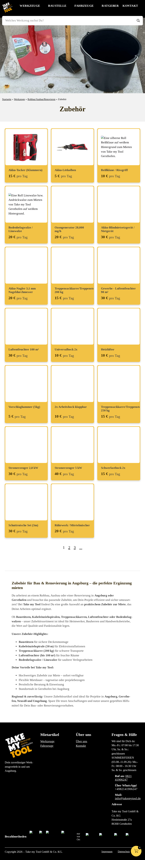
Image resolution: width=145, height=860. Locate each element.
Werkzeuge (30, 5)
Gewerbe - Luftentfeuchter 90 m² (118, 290)
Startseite (6, 99)
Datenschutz (124, 851)
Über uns (81, 741)
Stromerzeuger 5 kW (68, 468)
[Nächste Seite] (80, 548)
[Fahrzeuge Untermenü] (96, 5)
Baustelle (57, 5)
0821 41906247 (123, 777)
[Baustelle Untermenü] (69, 5)
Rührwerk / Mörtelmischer (72, 525)
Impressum (107, 851)
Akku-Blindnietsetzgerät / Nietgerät (118, 229)
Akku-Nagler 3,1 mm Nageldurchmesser (22, 290)
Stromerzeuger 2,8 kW (23, 468)
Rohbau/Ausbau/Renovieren (41, 99)
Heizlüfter (107, 349)
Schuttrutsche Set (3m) (23, 525)
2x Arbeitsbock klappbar (71, 407)
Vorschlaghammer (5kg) (24, 407)
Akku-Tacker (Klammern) (25, 170)
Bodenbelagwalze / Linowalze (20, 229)
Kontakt (130, 5)
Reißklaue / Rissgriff (114, 170)
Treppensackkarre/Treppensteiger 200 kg (77, 290)
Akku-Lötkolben (65, 170)
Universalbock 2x (66, 349)
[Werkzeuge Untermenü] (43, 5)
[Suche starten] (138, 20)
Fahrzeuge (84, 5)
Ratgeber (110, 5)
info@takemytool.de (128, 798)
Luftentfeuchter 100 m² (23, 349)
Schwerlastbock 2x (113, 468)
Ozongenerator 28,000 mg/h (69, 229)
